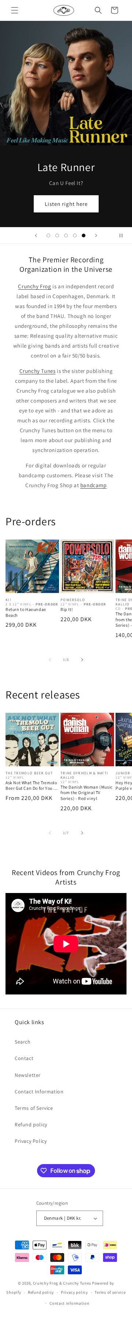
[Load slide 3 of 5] (66, 235)
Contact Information (39, 1091)
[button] (15, 10)
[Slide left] (50, 660)
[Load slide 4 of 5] (74, 235)
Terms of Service (34, 1108)
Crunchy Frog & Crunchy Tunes (62, 1283)
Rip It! (66, 609)
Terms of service (110, 1292)
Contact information (69, 1303)
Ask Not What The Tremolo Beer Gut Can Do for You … (32, 785)
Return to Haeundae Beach (26, 612)
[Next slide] (96, 235)
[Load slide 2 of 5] (57, 235)
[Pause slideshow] (124, 235)
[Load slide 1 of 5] (48, 235)
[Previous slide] (36, 235)
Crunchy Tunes (37, 370)
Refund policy (31, 1124)
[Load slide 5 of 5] (83, 235)
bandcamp (93, 485)
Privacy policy (74, 1292)
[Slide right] (82, 660)
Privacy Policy (31, 1141)
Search (23, 1041)
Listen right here (66, 203)
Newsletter (28, 1075)
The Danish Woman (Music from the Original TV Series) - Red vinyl (86, 792)
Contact (24, 1058)
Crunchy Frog (34, 286)
